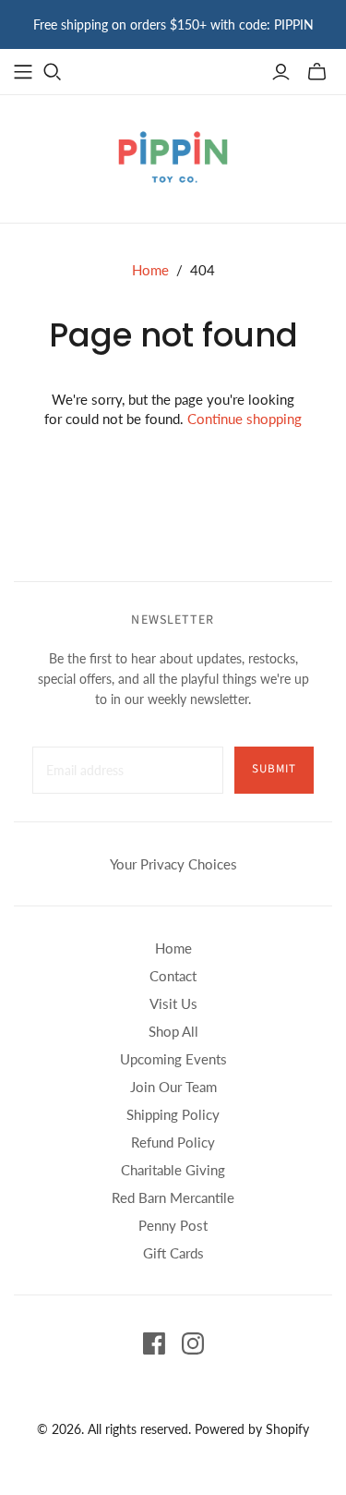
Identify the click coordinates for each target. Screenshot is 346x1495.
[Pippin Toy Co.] (173, 155)
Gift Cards (173, 1253)
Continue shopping (244, 418)
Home (150, 269)
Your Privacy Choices (173, 864)
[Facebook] (154, 1343)
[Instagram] (193, 1343)
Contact (173, 975)
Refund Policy (173, 1142)
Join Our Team (173, 1086)
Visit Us (173, 1003)
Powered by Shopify (252, 1429)
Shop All (173, 1031)
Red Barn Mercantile (173, 1197)
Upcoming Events (173, 1059)
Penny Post (173, 1225)
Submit (274, 768)
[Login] (281, 72)
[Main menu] (23, 72)
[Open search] (52, 72)
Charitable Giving (173, 1169)
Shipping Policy (173, 1114)
